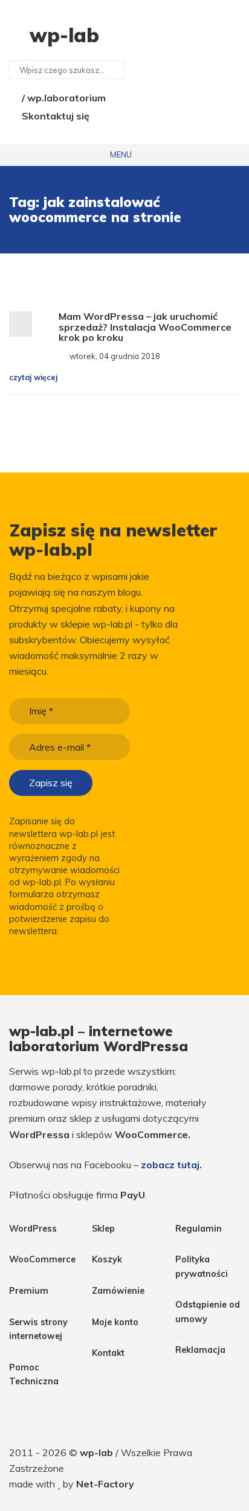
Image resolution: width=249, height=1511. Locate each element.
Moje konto (115, 1322)
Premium (28, 1290)
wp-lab (97, 1452)
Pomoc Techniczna (34, 1374)
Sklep (103, 1228)
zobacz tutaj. (171, 1165)
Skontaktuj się (54, 116)
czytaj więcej (34, 377)
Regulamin (198, 1228)
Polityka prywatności (201, 1266)
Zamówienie (118, 1290)
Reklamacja (200, 1349)
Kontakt (108, 1352)
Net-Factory (105, 1484)
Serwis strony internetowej (38, 1329)
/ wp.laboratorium (62, 98)
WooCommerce (41, 1259)
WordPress (33, 1228)
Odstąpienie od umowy (207, 1311)
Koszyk (107, 1259)
